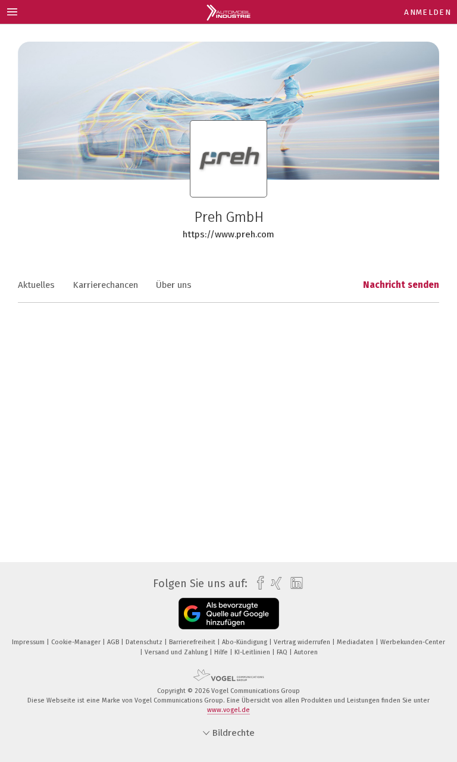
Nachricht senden (401, 285)
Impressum (29, 642)
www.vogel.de (228, 710)
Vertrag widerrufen (303, 642)
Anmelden (427, 12)
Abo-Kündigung (245, 642)
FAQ (283, 652)
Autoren (306, 652)
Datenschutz (145, 642)
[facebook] (257, 583)
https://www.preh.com (228, 234)
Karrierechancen (105, 285)
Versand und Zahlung (177, 652)
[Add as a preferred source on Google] (229, 613)
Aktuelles (36, 285)
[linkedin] (293, 583)
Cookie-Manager (76, 642)
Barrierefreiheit (193, 642)
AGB (114, 642)
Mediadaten (356, 642)
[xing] (273, 583)
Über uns (174, 285)
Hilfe (222, 652)
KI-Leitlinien (253, 652)
